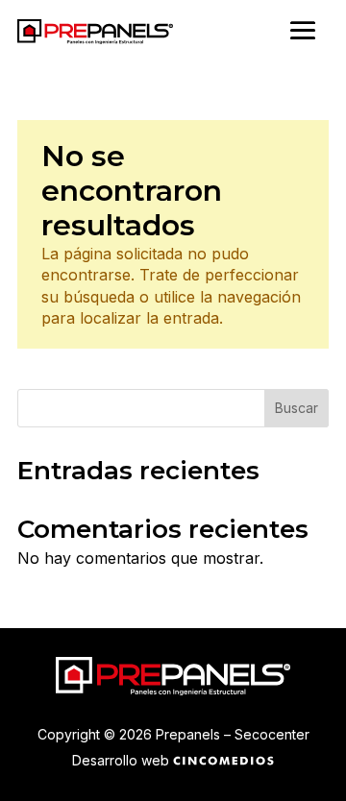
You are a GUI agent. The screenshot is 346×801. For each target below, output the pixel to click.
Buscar (296, 408)
